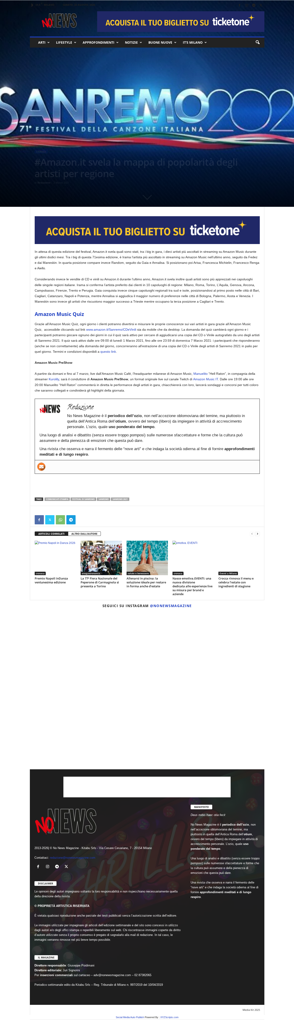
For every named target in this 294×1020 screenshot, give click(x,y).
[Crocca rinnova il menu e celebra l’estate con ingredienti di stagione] (239, 558)
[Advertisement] (147, 485)
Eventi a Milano (228, 573)
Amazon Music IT (205, 379)
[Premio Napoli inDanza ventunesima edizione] (55, 558)
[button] (257, 42)
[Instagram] (246, 5)
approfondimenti (98, 42)
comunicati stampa (57, 499)
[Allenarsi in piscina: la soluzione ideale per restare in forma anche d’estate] (147, 558)
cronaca (41, 151)
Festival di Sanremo (83, 499)
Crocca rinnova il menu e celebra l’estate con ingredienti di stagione (236, 582)
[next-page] (257, 533)
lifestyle (64, 42)
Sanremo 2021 (120, 499)
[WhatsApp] (60, 519)
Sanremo (104, 499)
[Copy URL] (81, 519)
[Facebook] (239, 5)
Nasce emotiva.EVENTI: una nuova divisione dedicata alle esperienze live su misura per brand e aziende (192, 586)
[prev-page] (252, 533)
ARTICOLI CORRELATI (51, 533)
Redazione (44, 182)
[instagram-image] (68, 649)
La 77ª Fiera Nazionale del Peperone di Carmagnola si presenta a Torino (100, 582)
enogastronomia (91, 573)
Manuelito (200, 373)
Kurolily (54, 379)
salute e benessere (138, 573)
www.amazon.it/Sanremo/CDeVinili (111, 329)
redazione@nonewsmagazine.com (72, 857)
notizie (131, 42)
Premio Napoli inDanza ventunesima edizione (51, 580)
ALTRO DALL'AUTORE (84, 533)
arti (41, 42)
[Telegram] (254, 5)
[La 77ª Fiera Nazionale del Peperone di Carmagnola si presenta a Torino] (101, 558)
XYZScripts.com (169, 1017)
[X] (261, 5)
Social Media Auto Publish (130, 1017)
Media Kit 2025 (251, 1009)
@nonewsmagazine (171, 605)
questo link (108, 351)
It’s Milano (193, 42)
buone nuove (160, 42)
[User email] (41, 467)
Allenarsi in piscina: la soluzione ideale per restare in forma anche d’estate (146, 582)
